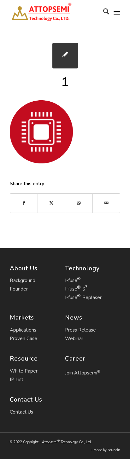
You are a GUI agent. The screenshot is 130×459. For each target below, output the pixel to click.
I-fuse (71, 280)
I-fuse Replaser (83, 297)
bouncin (114, 450)
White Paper (24, 371)
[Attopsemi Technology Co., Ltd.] (54, 12)
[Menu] (117, 12)
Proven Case (23, 338)
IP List (16, 379)
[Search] (103, 12)
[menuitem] (103, 12)
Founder (19, 289)
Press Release (80, 330)
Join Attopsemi (83, 372)
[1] (65, 55)
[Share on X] (51, 203)
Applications (23, 330)
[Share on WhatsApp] (78, 203)
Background (22, 280)
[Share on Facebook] (24, 203)
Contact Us (21, 412)
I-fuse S (75, 289)
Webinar (74, 338)
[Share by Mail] (106, 203)
